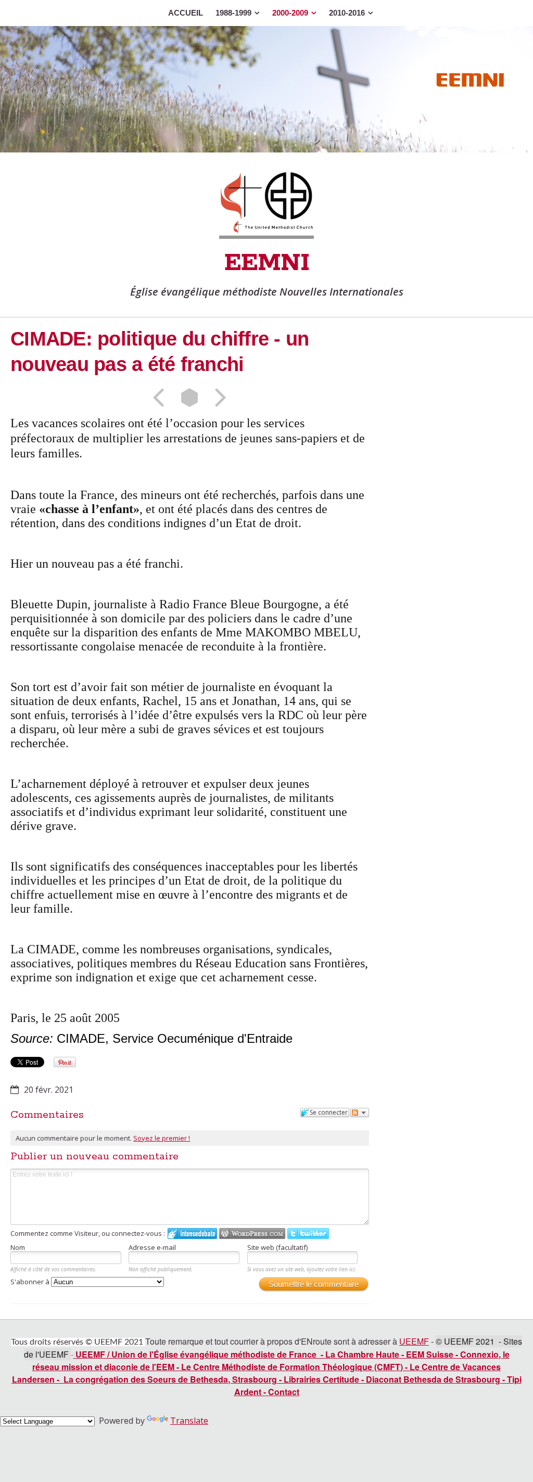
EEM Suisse (429, 1354)
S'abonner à (30, 1281)
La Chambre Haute (362, 1354)
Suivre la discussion (359, 1112)
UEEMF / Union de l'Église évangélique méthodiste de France (195, 1354)
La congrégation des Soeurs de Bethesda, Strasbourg (170, 1379)
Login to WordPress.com (252, 1233)
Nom (17, 1247)
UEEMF (414, 1341)
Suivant (217, 397)
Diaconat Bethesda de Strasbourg (433, 1379)
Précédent (162, 397)
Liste (189, 397)
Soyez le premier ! (161, 1138)
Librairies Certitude (321, 1379)
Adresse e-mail (152, 1247)
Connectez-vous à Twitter (308, 1233)
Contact (283, 1392)
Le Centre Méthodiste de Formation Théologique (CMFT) (292, 1367)
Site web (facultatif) (277, 1247)
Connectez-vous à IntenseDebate (192, 1233)
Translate (189, 1420)
